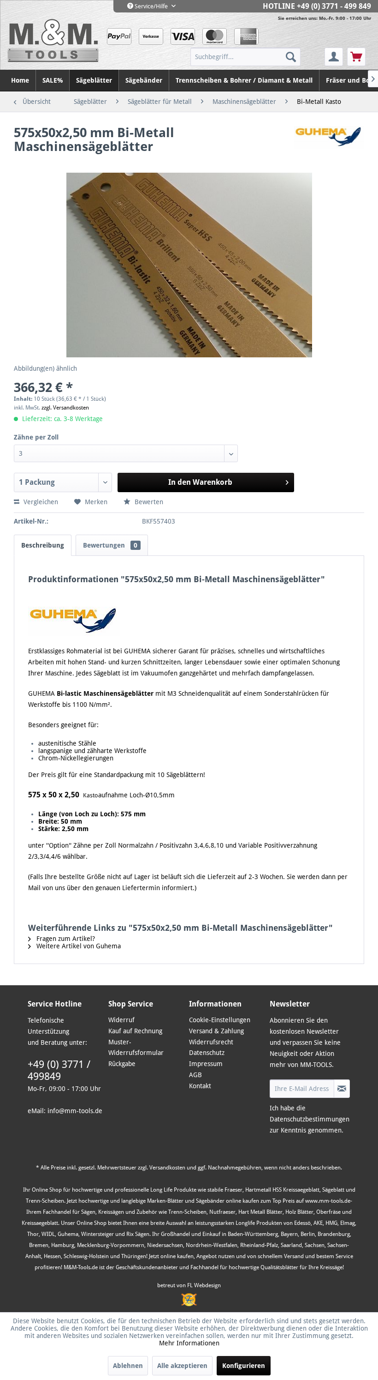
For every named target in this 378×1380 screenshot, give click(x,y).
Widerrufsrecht (211, 1042)
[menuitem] (256, 57)
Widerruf (121, 1020)
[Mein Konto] (334, 57)
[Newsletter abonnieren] (342, 1088)
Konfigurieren (243, 1365)
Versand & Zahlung (216, 1031)
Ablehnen (128, 1365)
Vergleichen (40, 502)
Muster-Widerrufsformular (136, 1047)
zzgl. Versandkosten (65, 407)
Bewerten (148, 502)
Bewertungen (110, 545)
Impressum (206, 1063)
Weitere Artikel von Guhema (78, 946)
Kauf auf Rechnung (135, 1031)
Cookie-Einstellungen (219, 1020)
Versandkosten (167, 1167)
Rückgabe (122, 1063)
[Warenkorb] (356, 57)
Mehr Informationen (189, 1343)
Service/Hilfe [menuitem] (151, 6)
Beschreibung (42, 545)
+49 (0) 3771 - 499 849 (334, 6)
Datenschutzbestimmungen (309, 1119)
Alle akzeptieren (182, 1365)
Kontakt (200, 1086)
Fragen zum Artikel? (65, 938)
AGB (195, 1075)
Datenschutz (206, 1052)
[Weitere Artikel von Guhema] (329, 142)
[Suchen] (291, 57)
